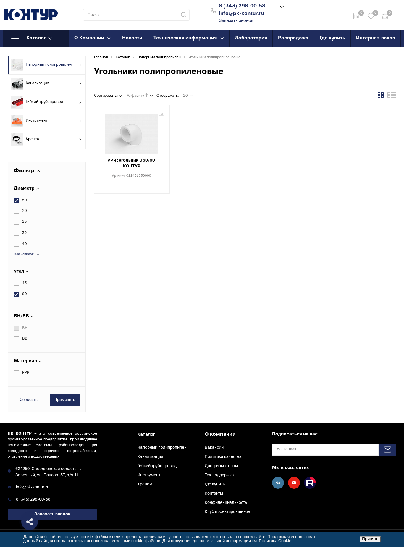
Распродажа (293, 38)
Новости (132, 38)
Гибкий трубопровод (44, 102)
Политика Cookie (275, 541)
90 (24, 294)
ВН (25, 328)
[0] (385, 17)
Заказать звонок (236, 21)
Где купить (332, 38)
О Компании (89, 38)
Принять (370, 539)
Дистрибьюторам (221, 466)
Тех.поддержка (219, 475)
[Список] (391, 97)
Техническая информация (185, 38)
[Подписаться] (387, 450)
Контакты (214, 494)
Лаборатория (251, 38)
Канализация (37, 83)
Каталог (36, 38)
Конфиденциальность (226, 503)
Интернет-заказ (375, 38)
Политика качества (223, 457)
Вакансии (214, 448)
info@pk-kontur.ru (32, 487)
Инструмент (36, 120)
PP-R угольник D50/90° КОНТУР (131, 163)
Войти (303, 10)
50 (24, 200)
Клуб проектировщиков (227, 512)
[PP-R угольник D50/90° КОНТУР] (132, 132)
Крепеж (32, 139)
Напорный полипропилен (49, 65)
